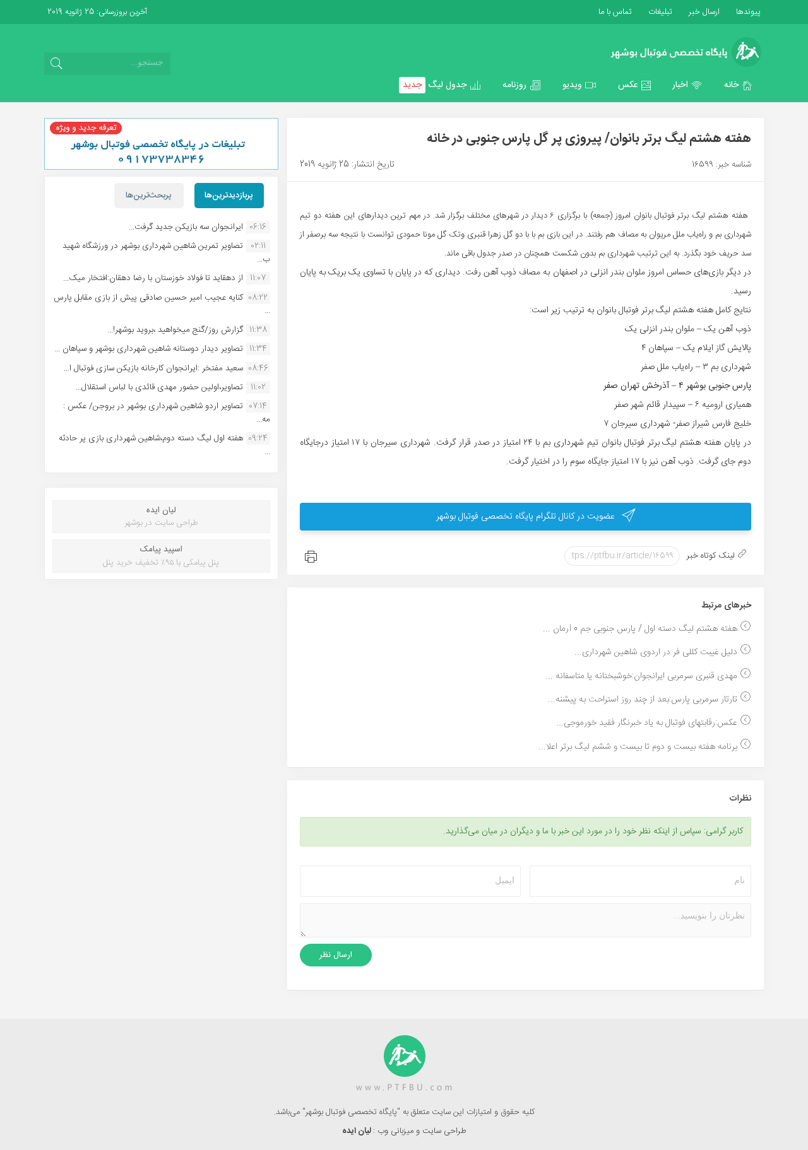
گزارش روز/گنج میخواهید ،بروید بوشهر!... (175, 330)
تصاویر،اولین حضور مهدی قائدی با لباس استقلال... (159, 387)
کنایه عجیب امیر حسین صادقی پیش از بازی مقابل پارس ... (162, 304)
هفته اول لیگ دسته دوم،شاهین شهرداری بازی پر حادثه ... (164, 444)
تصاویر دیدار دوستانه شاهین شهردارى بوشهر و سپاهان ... (148, 349)
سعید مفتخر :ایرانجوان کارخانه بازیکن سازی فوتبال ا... (153, 368)
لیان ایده (357, 1131)
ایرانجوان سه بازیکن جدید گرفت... (186, 227)
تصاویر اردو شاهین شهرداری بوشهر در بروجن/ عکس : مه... (166, 412)
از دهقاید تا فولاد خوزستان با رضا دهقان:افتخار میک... (153, 278)
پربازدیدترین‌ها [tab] (229, 195)
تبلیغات (659, 12)
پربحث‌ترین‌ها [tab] (149, 195)
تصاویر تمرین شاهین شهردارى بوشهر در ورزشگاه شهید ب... (166, 252)
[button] (738, 85)
